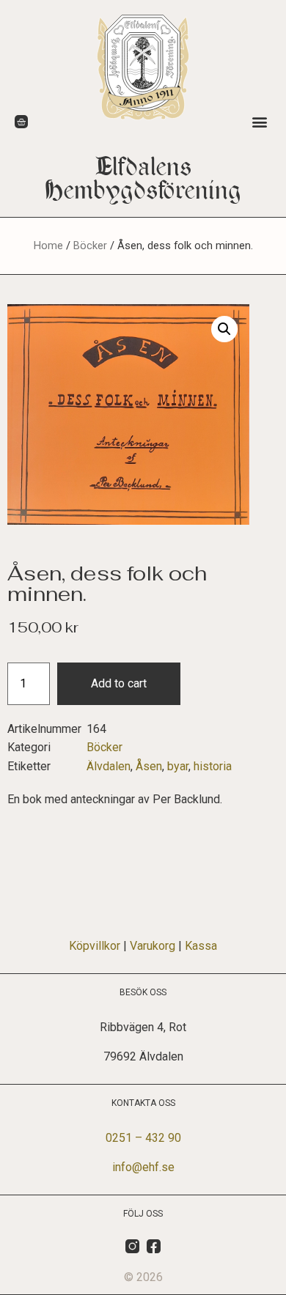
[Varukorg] (21, 121)
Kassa (201, 946)
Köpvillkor (94, 946)
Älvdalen (109, 766)
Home (48, 245)
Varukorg (152, 946)
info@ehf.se (143, 1167)
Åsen (149, 766)
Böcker (90, 245)
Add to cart (119, 683)
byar (177, 766)
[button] (259, 121)
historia (213, 766)
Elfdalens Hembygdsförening (143, 178)
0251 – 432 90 (143, 1138)
